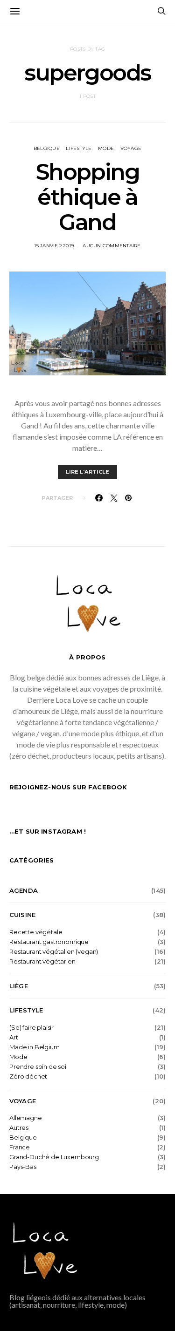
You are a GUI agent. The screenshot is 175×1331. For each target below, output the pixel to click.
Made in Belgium (34, 1047)
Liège (18, 986)
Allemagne (25, 1118)
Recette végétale (35, 932)
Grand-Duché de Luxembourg (54, 1157)
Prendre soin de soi (37, 1067)
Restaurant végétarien (42, 961)
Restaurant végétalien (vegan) (53, 952)
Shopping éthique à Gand (88, 197)
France (19, 1147)
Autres (18, 1128)
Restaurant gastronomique (49, 942)
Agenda (23, 890)
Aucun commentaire (111, 246)
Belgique (47, 148)
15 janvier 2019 (54, 246)
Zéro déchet (28, 1076)
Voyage (131, 148)
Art (13, 1037)
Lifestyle (78, 148)
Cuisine (22, 914)
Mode (106, 148)
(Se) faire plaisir (31, 1028)
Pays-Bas (22, 1167)
